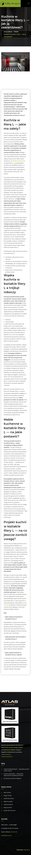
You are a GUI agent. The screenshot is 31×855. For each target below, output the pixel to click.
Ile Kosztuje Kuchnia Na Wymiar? (12, 778)
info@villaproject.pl (6, 835)
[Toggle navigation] (28, 3)
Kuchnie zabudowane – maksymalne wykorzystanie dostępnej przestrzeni (13, 774)
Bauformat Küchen (9, 750)
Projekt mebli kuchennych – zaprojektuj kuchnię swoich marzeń (16, 770)
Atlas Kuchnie (9, 747)
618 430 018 (13, 832)
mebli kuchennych (6, 754)
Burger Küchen (18, 747)
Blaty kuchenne (8, 807)
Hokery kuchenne (8, 804)
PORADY (16, 31)
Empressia (26, 850)
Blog (3, 763)
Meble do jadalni (8, 801)
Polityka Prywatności (7, 756)
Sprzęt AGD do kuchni (9, 810)
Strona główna (8, 31)
